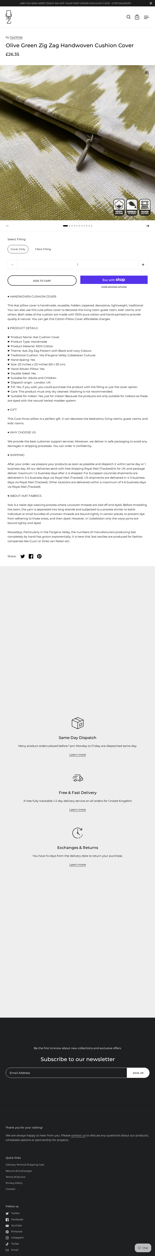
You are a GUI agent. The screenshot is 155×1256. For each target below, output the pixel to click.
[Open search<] (129, 17)
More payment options (114, 287)
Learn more (77, 754)
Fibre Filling (43, 249)
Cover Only (18, 249)
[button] (147, 226)
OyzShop (16, 37)
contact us (78, 1135)
